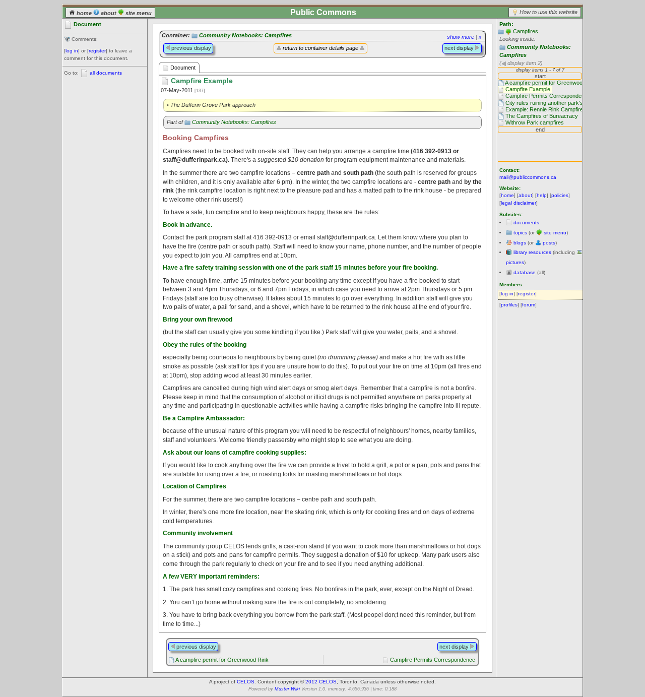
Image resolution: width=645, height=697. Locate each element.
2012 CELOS (321, 681)
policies (559, 195)
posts (549, 242)
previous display (190, 48)
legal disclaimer (518, 203)
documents (526, 222)
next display (459, 48)
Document (182, 68)
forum (528, 304)
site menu (138, 13)
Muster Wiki (287, 688)
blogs (519, 242)
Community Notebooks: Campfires (245, 35)
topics (520, 232)
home (84, 13)
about (108, 13)
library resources (532, 252)
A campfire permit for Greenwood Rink (222, 660)
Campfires (525, 31)
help (542, 195)
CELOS (245, 681)
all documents (106, 73)
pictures (515, 262)
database (524, 272)
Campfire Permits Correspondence (432, 660)
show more (460, 37)
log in (72, 50)
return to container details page (320, 48)
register (97, 50)
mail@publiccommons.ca (527, 177)
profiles (509, 304)
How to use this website (548, 12)
